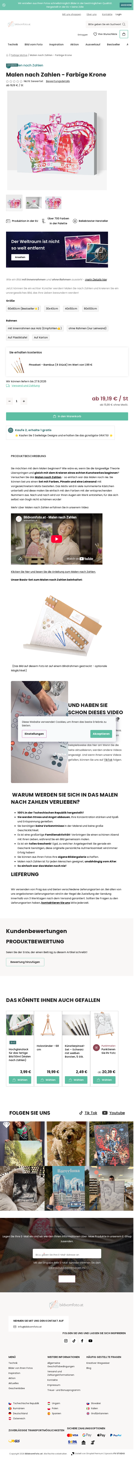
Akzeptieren (101, 734)
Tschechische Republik (26, 1403)
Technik (12, 1363)
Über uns (92, 14)
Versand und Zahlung (26, 386)
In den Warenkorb (69, 416)
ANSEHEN (125, 5)
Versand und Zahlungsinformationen (60, 1373)
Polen (55, 1408)
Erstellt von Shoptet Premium (89, 1453)
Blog (88, 1368)
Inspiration (14, 1373)
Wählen (22, 1080)
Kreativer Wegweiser (98, 1363)
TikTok (108, 760)
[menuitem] (13, 44)
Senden (67, 1279)
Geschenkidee (16, 1388)
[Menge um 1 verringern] (9, 401)
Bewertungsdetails (58, 81)
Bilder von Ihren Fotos (20, 1368)
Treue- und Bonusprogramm (63, 1390)
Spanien (56, 1413)
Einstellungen (34, 734)
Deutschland (20, 1413)
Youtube (117, 1112)
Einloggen (83, 34)
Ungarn (56, 1403)
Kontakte (107, 14)
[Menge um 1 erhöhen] (23, 401)
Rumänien (19, 1408)
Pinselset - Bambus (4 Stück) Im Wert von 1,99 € (60, 365)
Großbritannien (99, 1413)
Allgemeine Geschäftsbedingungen (61, 1364)
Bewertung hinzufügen (25, 962)
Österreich (19, 1418)
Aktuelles (13, 1383)
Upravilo (115, 1453)
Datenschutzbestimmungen (65, 1267)
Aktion (12, 1378)
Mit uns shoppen (71, 14)
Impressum (53, 1385)
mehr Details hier (96, 279)
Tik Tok (91, 1112)
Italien (94, 1408)
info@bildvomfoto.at (30, 1326)
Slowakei (96, 1403)
